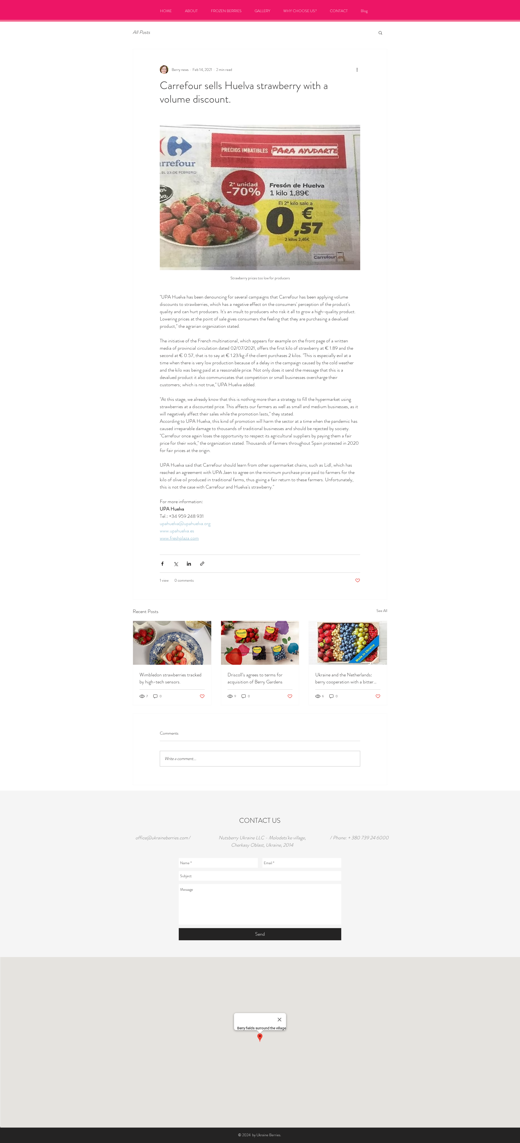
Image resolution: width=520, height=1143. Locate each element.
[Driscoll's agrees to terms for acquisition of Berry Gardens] (260, 643)
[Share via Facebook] (162, 563)
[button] (380, 32)
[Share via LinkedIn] (188, 563)
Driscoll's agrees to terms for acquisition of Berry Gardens (254, 678)
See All (381, 610)
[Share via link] (202, 563)
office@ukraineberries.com (161, 837)
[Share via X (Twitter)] (175, 563)
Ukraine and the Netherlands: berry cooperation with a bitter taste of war (344, 678)
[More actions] (357, 69)
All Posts (141, 32)
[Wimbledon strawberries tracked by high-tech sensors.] (172, 643)
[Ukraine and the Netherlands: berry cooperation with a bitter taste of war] (348, 643)
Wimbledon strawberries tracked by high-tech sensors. (170, 678)
